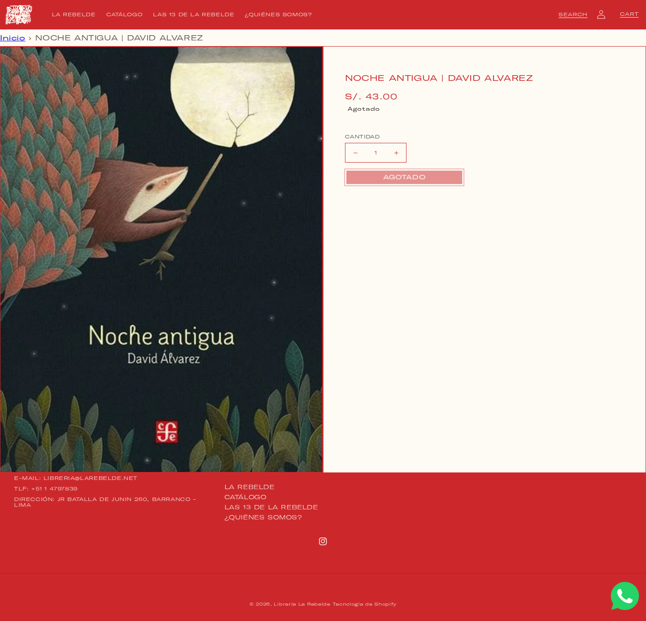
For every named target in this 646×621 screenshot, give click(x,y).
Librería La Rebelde (302, 604)
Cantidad (362, 137)
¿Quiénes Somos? (263, 517)
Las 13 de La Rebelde (271, 507)
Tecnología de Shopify (364, 604)
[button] (573, 14)
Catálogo (246, 497)
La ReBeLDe (250, 487)
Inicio (12, 37)
